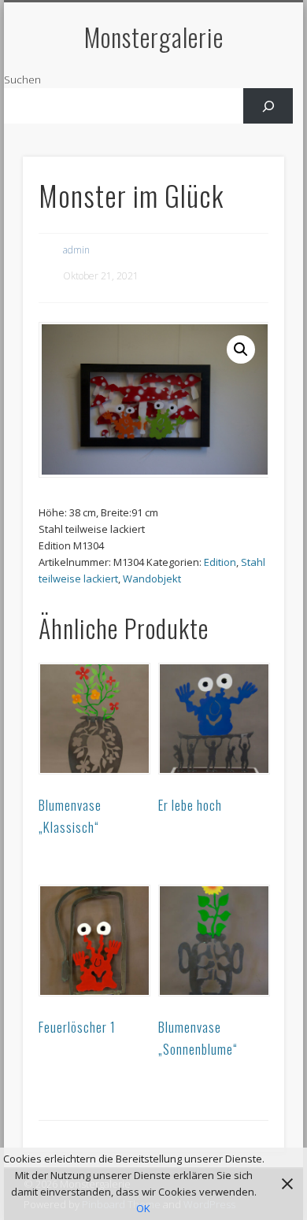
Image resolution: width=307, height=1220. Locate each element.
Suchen (22, 79)
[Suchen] (268, 106)
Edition (220, 562)
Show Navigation (245, 140)
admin (76, 250)
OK (143, 1208)
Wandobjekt (152, 578)
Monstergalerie (154, 36)
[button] (241, 349)
